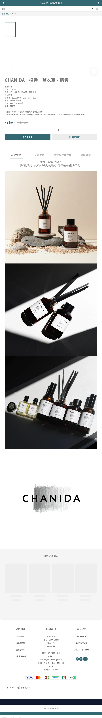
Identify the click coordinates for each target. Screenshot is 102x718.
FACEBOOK (81, 636)
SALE (14, 13)
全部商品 (5, 13)
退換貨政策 (20, 643)
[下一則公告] (98, 3)
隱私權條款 (20, 649)
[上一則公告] (3, 3)
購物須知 (20, 636)
